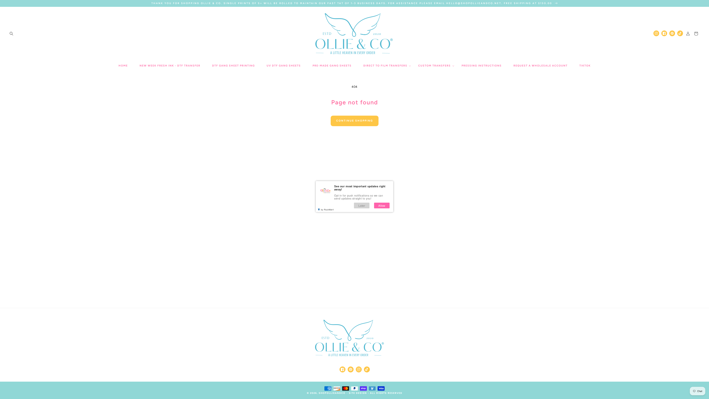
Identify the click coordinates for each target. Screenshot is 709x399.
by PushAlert (327, 209)
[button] (11, 34)
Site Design (358, 393)
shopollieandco (332, 393)
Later (361, 205)
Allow (381, 205)
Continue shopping (354, 120)
